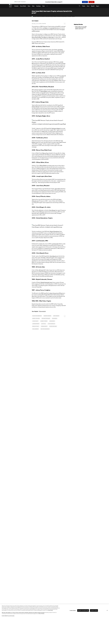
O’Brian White (42, 165)
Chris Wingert (52, 210)
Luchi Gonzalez (55, 243)
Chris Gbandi (53, 256)
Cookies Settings (73, 610)
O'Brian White (44, 326)
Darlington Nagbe (56, 128)
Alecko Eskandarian (54, 231)
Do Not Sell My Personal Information (8, 615)
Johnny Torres (52, 293)
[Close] (107, 610)
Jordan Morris (35, 323)
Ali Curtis (41, 270)
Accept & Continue (94, 610)
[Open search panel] (79, 6)
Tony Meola (44, 37)
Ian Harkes (60, 49)
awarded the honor (54, 28)
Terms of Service (16, 612)
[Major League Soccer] (11, 6)
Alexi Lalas (51, 37)
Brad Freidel (38, 37)
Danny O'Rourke (36, 318)
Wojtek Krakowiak (45, 282)
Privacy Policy (50, 610)
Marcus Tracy (45, 153)
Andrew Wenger (35, 106)
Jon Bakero (45, 28)
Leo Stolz (62, 75)
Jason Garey (58, 188)
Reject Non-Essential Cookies (83, 610)
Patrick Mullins (43, 91)
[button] (47, 6)
